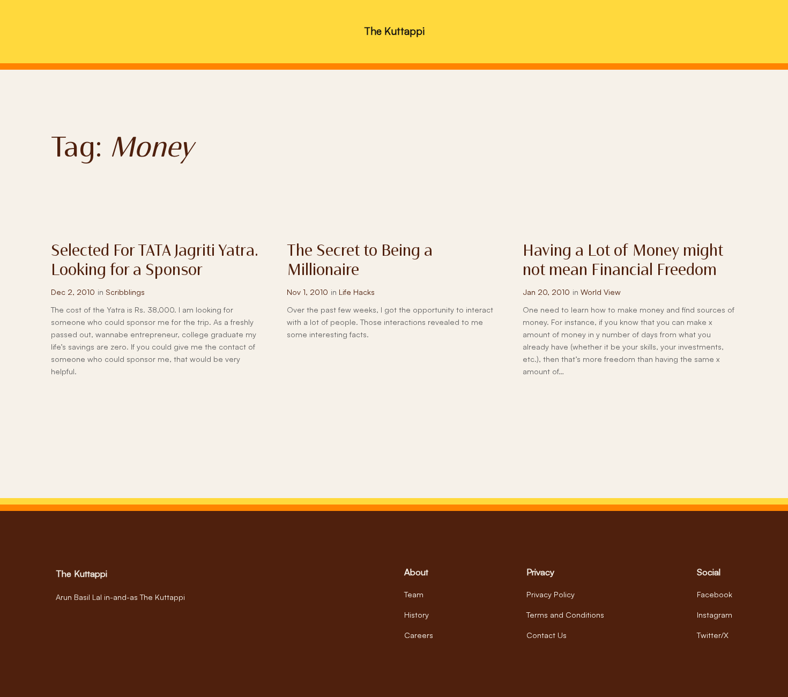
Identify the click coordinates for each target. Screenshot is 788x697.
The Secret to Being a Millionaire (360, 261)
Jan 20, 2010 (546, 291)
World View (601, 291)
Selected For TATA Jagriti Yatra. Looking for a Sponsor (154, 261)
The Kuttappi (394, 31)
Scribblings (125, 291)
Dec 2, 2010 (73, 291)
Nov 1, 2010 (307, 291)
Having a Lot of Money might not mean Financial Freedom (623, 261)
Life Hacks (357, 291)
